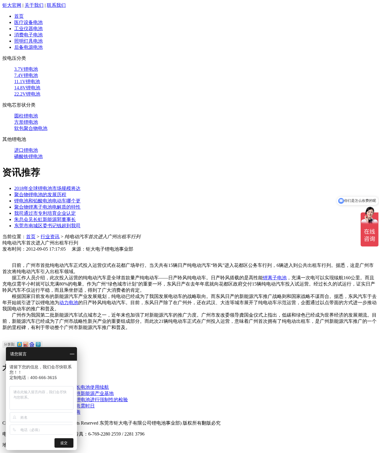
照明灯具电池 (28, 40)
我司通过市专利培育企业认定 (45, 213)
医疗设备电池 (28, 22)
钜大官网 (11, 5)
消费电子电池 (28, 34)
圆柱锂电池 (26, 115)
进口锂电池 (26, 150)
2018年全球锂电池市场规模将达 (47, 188)
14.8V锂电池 (27, 87)
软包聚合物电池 (30, 128)
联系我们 (56, 5)
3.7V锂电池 (26, 69)
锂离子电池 (275, 277)
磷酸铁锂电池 (28, 156)
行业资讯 (50, 236)
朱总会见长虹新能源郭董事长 (45, 219)
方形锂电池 (26, 122)
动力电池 (68, 302)
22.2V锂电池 (27, 93)
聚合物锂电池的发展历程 (40, 194)
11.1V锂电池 (27, 81)
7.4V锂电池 (26, 75)
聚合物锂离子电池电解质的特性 (47, 206)
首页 (19, 16)
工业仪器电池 (28, 28)
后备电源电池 (28, 47)
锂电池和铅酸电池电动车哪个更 (47, 200)
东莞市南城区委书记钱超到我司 (47, 225)
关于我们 (34, 5)
